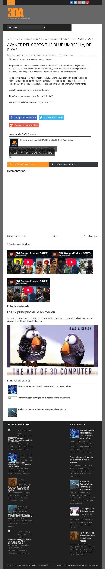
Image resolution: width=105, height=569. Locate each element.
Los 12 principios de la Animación (31, 312)
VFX (71, 55)
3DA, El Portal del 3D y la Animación (35, 565)
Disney (39, 55)
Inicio (55, 236)
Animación (26, 55)
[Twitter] (75, 2)
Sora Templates (72, 565)
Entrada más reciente (16, 236)
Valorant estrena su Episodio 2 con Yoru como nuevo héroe (44, 386)
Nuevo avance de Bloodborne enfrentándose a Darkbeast (20, 440)
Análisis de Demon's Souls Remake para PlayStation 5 (42, 409)
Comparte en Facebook (25, 117)
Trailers (66, 55)
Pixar (60, 55)
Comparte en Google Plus (26, 125)
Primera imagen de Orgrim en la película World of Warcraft (44, 397)
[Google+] (79, 2)
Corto (33, 55)
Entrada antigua (91, 236)
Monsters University (50, 55)
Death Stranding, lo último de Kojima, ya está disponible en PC (19, 541)
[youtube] (87, 2)
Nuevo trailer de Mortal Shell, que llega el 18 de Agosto (18, 488)
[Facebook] (71, 2)
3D (20, 55)
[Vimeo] (83, 2)
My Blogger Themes (90, 565)
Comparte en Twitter (53, 117)
